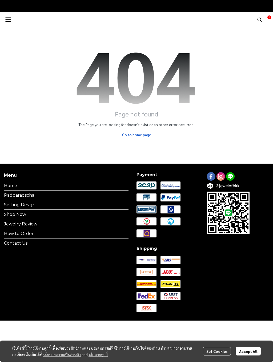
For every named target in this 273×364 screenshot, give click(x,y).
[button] (259, 19)
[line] (230, 176)
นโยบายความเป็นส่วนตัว (62, 354)
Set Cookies (216, 351)
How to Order (19, 233)
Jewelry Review (20, 224)
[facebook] (211, 176)
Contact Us (15, 243)
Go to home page (136, 134)
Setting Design (19, 204)
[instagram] (220, 176)
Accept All (248, 351)
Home (10, 185)
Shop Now (15, 214)
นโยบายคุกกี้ (98, 354)
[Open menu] (8, 19)
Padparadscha (19, 195)
